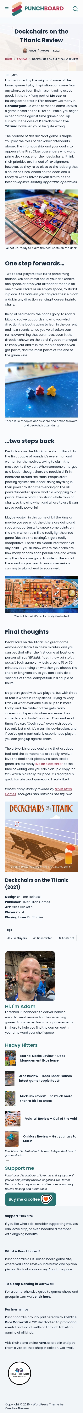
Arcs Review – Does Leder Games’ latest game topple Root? (46, 1078)
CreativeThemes (17, 1408)
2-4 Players (17, 938)
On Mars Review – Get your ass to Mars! (49, 1138)
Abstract (66, 938)
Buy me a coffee (24, 1199)
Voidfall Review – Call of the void (51, 1118)
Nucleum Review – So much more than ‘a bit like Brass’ (46, 1098)
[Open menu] (7, 1159)
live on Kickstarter (49, 764)
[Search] (75, 8)
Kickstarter (42, 938)
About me (56, 1269)
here (42, 1343)
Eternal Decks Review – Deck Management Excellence (42, 1058)
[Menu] (6, 8)
